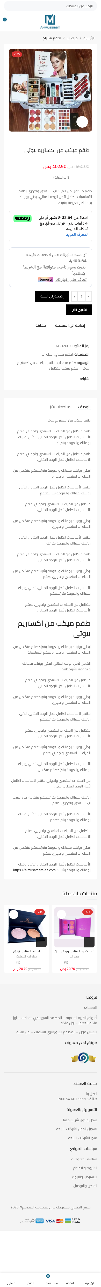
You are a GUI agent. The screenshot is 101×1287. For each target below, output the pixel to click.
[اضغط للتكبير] (82, 122)
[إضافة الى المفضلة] (61, 914)
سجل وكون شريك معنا (80, 1120)
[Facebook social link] (77, 378)
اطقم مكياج (51, 38)
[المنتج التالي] (9, 38)
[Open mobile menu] (95, 21)
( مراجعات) (61, 177)
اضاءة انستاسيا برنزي (26, 951)
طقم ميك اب (66, 362)
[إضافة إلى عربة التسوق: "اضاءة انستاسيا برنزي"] (41, 942)
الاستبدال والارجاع (84, 1177)
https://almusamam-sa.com (34, 870)
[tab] (84, 407)
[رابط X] (71, 378)
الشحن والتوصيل (85, 1186)
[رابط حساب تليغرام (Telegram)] (59, 378)
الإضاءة (21, 956)
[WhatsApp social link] (65, 378)
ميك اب (72, 38)
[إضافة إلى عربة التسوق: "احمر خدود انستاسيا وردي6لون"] (89, 942)
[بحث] (9, 6)
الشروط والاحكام (85, 1168)
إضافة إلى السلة (51, 296)
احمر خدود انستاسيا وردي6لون (74, 951)
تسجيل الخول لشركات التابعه (76, 1129)
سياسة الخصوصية (84, 1159)
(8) (66, 962)
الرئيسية (89, 38)
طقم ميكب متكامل (63, 368)
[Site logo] (50, 21)
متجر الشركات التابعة (82, 1138)
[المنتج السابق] (19, 38)
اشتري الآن (79, 310)
